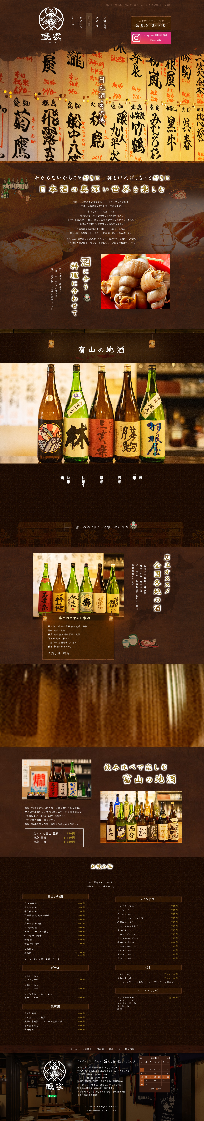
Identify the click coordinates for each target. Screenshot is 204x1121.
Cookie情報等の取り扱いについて (102, 1110)
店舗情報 (129, 1049)
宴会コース (115, 1049)
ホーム (73, 1049)
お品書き (87, 1049)
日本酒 (100, 1049)
